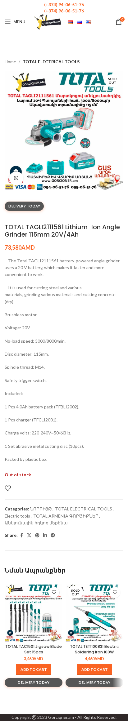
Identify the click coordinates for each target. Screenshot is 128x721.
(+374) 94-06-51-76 (64, 4)
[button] (33, 669)
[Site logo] (48, 21)
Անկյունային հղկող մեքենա (36, 522)
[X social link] (29, 535)
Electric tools (17, 515)
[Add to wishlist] (8, 488)
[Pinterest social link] (37, 535)
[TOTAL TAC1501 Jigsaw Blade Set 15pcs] (33, 613)
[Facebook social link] (21, 535)
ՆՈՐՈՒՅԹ (41, 508)
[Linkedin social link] (45, 535)
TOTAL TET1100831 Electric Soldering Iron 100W (94, 649)
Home (10, 61)
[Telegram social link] (53, 535)
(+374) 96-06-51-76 (64, 10)
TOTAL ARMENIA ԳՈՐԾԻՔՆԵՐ (65, 515)
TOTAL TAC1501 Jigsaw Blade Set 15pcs (33, 649)
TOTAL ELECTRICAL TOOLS (51, 61)
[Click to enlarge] (16, 178)
